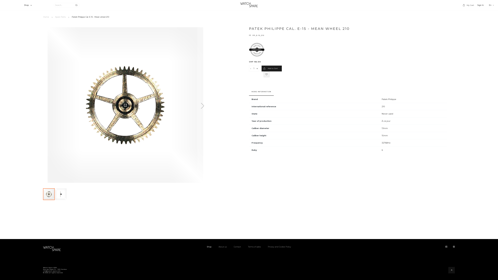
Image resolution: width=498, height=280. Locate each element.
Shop (26, 5)
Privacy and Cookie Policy (279, 247)
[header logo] (249, 5)
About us (223, 247)
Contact (237, 247)
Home (46, 17)
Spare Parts (60, 17)
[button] (492, 5)
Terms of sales (254, 247)
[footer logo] (52, 249)
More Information (261, 92)
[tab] (261, 93)
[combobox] (63, 5)
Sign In (480, 5)
